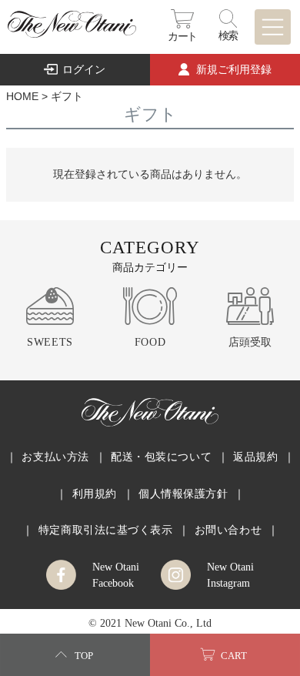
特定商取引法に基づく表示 (105, 530)
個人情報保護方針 (183, 493)
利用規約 (94, 493)
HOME (22, 96)
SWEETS (49, 342)
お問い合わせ (228, 530)
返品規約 (255, 456)
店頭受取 (250, 342)
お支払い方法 (55, 456)
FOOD (150, 342)
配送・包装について (161, 456)
